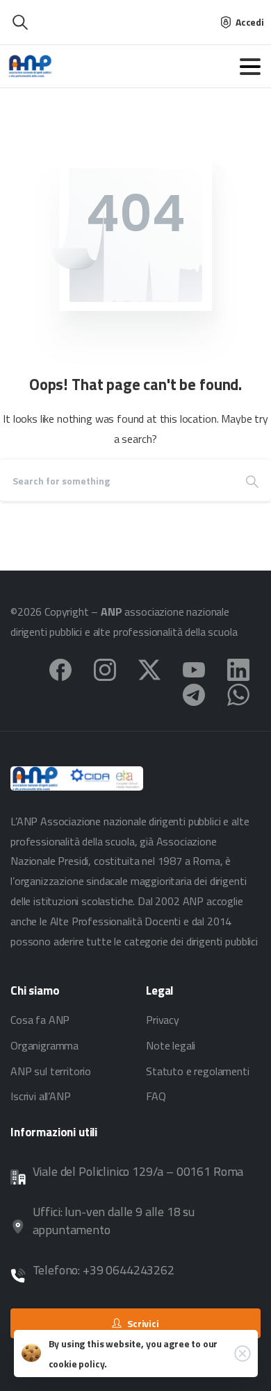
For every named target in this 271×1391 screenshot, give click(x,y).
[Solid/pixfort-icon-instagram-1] (105, 668)
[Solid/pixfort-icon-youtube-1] (194, 668)
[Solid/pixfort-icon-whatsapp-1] (238, 693)
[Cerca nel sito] (20, 22)
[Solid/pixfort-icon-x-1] (149, 668)
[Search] (252, 480)
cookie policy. (78, 1363)
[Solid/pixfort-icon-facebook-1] (60, 668)
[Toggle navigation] (250, 66)
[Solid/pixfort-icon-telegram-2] (194, 693)
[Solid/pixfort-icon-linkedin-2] (238, 668)
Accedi (250, 22)
